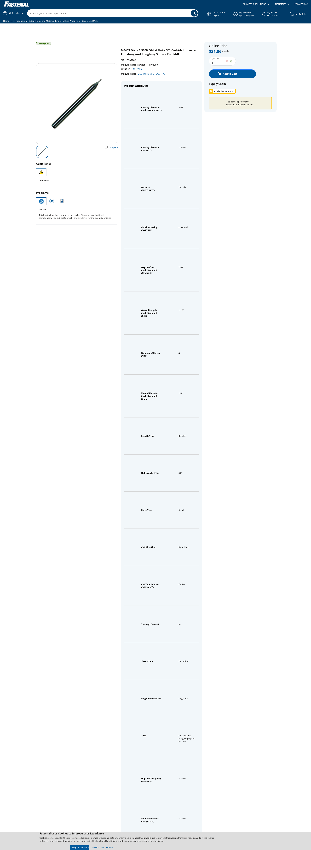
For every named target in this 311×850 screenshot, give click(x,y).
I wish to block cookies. (103, 847)
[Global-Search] (194, 13)
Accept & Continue (80, 847)
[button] (256, 4)
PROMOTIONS (301, 4)
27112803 (136, 69)
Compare (113, 147)
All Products (19, 20)
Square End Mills (90, 20)
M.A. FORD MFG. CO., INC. (151, 73)
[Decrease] (227, 61)
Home (6, 20)
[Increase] (231, 61)
